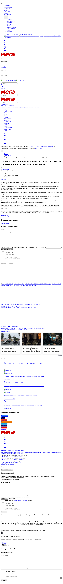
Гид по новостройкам (13, 33)
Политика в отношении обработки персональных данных (44, 452)
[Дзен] (5, 42)
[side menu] (1, 3)
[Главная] (19, 56)
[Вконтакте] (5, 40)
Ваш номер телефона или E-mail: (10, 479)
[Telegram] (5, 46)
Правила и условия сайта (21, 452)
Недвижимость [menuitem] (11, 27)
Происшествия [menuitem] (8, 7)
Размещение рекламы (13, 450)
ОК (2, 151)
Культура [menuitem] (9, 22)
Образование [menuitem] (11, 21)
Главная (6, 154)
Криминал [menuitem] (7, 8)
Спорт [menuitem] (9, 24)
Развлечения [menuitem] (7, 14)
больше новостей (5, 331)
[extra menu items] (6, 17)
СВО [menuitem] (8, 30)
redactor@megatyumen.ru (17, 459)
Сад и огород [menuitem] (11, 28)
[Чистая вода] (20, 80)
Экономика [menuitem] (7, 11)
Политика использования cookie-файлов (12, 453)
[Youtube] (5, 50)
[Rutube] (5, 48)
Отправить (4, 512)
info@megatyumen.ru (16, 456)
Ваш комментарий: (6, 232)
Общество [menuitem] (7, 5)
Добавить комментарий (7, 249)
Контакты (22, 450)
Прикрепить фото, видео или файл (15, 497)
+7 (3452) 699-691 (5, 456)
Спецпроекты (4, 104)
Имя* (2, 229)
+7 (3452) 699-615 (16, 462)
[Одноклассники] (5, 44)
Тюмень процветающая (7, 105)
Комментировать (5, 223)
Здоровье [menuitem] (9, 19)
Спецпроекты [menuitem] (8, 31)
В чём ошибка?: (5, 555)
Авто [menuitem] (8, 25)
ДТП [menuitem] (5, 10)
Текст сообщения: (6, 482)
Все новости (7, 155)
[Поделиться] (2, 582)
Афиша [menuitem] (6, 13)
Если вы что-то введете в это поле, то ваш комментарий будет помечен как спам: (23, 247)
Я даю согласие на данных (17, 500)
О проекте (4, 450)
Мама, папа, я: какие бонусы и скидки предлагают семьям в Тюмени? (20, 107)
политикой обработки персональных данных (40, 146)
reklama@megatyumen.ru (7, 464)
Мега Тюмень (8, 216)
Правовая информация (7, 452)
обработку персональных (20, 500)
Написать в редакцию (6, 469)
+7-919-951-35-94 (5, 462)
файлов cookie (39, 148)
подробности (4, 215)
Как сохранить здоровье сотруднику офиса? (19, 34)
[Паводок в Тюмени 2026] (8, 80)
